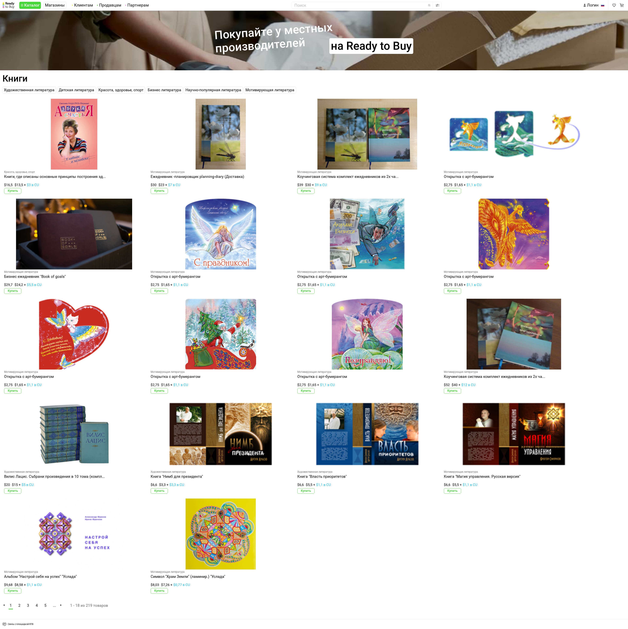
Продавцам (110, 5)
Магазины (55, 5)
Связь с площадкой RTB (20, 624)
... (54, 605)
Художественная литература (29, 90)
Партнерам (138, 5)
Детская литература (76, 90)
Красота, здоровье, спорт (120, 90)
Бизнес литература (164, 90)
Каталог (32, 5)
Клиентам (83, 5)
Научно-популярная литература (213, 90)
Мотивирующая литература (269, 90)
